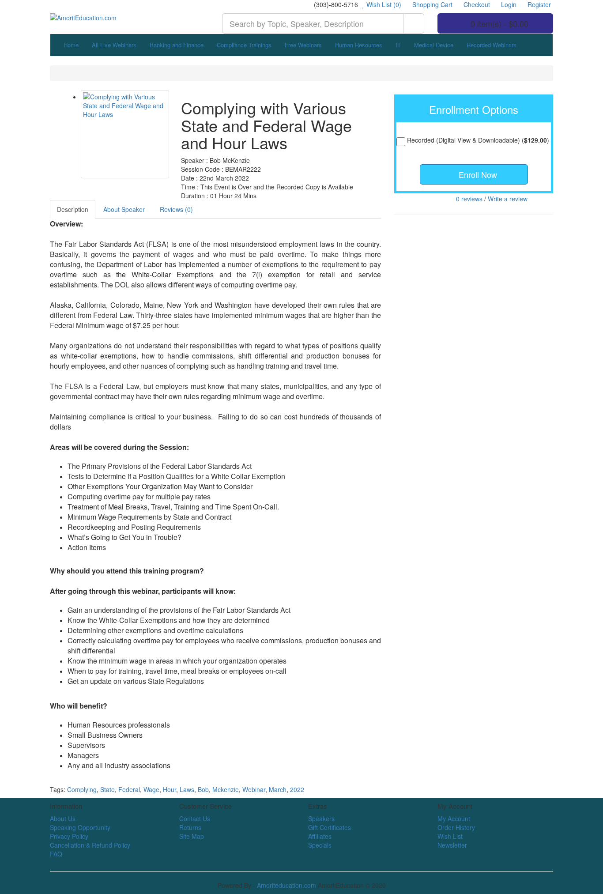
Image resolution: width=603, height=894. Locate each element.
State (107, 789)
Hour (169, 789)
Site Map (191, 836)
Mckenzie (225, 789)
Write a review (508, 198)
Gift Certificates (329, 827)
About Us (62, 818)
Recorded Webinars (491, 45)
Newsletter (452, 845)
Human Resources (358, 45)
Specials (320, 845)
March (277, 789)
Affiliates (320, 836)
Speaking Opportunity (80, 827)
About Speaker (124, 209)
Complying (82, 789)
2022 (297, 789)
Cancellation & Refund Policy (90, 845)
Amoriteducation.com (286, 885)
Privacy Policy (69, 836)
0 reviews (469, 198)
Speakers (321, 818)
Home (71, 45)
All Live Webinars (114, 45)
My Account (453, 818)
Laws (187, 789)
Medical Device (433, 45)
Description (72, 209)
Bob (203, 789)
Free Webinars (303, 45)
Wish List (450, 836)
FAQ (56, 853)
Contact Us (194, 818)
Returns (190, 827)
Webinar (253, 789)
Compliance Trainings (244, 45)
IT (398, 45)
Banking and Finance (177, 45)
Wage (151, 789)
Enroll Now (476, 174)
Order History (456, 827)
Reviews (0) (176, 209)
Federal (129, 789)
